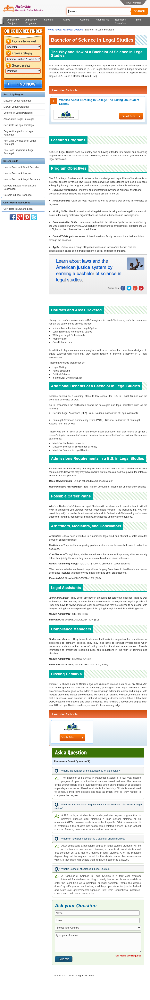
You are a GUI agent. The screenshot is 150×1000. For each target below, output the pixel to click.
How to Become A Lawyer (17, 173)
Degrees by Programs (30, 21)
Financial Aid (102, 19)
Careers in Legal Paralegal (18, 194)
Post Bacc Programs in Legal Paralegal (19, 151)
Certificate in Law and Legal (18, 208)
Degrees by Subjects (12, 21)
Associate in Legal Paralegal (19, 118)
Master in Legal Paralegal (17, 100)
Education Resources (120, 21)
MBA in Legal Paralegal (16, 106)
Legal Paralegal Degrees (69, 29)
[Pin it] (141, 288)
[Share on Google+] (135, 288)
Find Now (23, 84)
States (66, 19)
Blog (138, 19)
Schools (48, 19)
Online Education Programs (23, 8)
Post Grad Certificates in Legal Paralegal (20, 142)
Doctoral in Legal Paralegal (18, 112)
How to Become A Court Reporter (21, 167)
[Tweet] (129, 288)
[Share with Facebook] (123, 288)
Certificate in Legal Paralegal (19, 125)
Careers (84, 19)
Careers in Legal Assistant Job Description (20, 187)
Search (139, 11)
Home (51, 29)
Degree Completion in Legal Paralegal (19, 132)
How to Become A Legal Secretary (22, 179)
